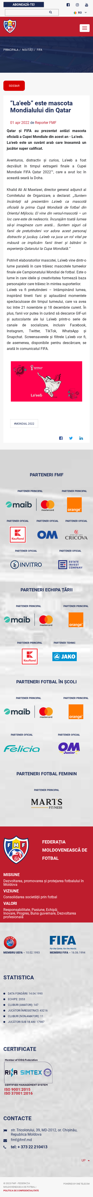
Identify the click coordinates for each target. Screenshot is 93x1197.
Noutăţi (27, 49)
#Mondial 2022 (24, 423)
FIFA (39, 49)
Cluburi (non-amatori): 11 (26, 1016)
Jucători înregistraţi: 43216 (28, 1010)
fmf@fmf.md (21, 1140)
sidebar (14, 85)
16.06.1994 (78, 952)
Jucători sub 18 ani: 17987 (27, 1022)
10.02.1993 (33, 952)
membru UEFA (13, 952)
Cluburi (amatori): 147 (24, 1005)
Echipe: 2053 (17, 999)
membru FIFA (59, 952)
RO (80, 12)
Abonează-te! (24, 4)
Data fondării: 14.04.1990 (26, 993)
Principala (11, 49)
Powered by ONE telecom (76, 1184)
